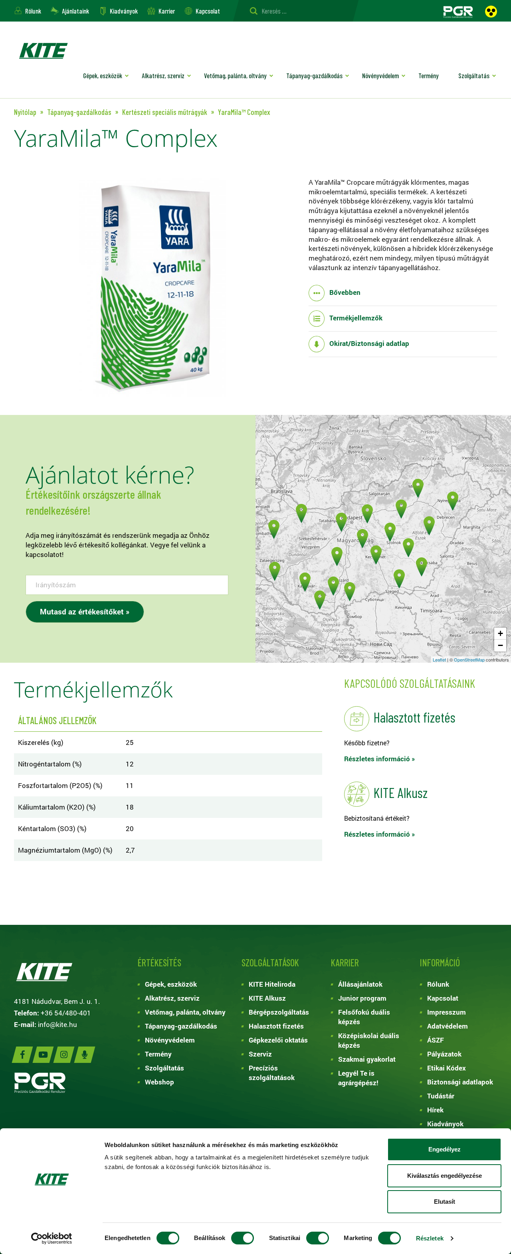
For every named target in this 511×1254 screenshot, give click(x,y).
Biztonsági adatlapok (460, 1081)
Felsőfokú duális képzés (364, 1016)
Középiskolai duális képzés (368, 1040)
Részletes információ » (379, 758)
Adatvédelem (447, 1026)
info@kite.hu (57, 1024)
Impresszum (446, 1012)
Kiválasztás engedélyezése (444, 1175)
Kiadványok (124, 11)
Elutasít (444, 1201)
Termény (428, 75)
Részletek (430, 1238)
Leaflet (439, 659)
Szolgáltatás (473, 75)
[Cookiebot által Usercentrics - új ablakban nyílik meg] (52, 1238)
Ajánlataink (75, 11)
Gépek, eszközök (102, 75)
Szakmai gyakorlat (367, 1059)
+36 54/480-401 (66, 1012)
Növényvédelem (380, 75)
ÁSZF (435, 1040)
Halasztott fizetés (276, 1026)
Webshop (159, 1081)
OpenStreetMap (469, 659)
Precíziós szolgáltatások (272, 1072)
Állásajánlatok (360, 984)
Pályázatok (444, 1053)
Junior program (362, 998)
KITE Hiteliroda (272, 984)
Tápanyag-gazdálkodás (314, 75)
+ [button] (500, 633)
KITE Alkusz (267, 998)
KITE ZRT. (43, 50)
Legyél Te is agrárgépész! (358, 1077)
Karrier (166, 11)
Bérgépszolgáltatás (279, 1012)
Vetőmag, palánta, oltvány (235, 75)
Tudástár (440, 1095)
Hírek (435, 1109)
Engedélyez (444, 1149)
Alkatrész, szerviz (163, 75)
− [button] (500, 645)
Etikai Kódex (446, 1067)
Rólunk (33, 11)
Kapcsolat (208, 11)
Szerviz (260, 1053)
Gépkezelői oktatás (278, 1040)
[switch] (242, 1238)
